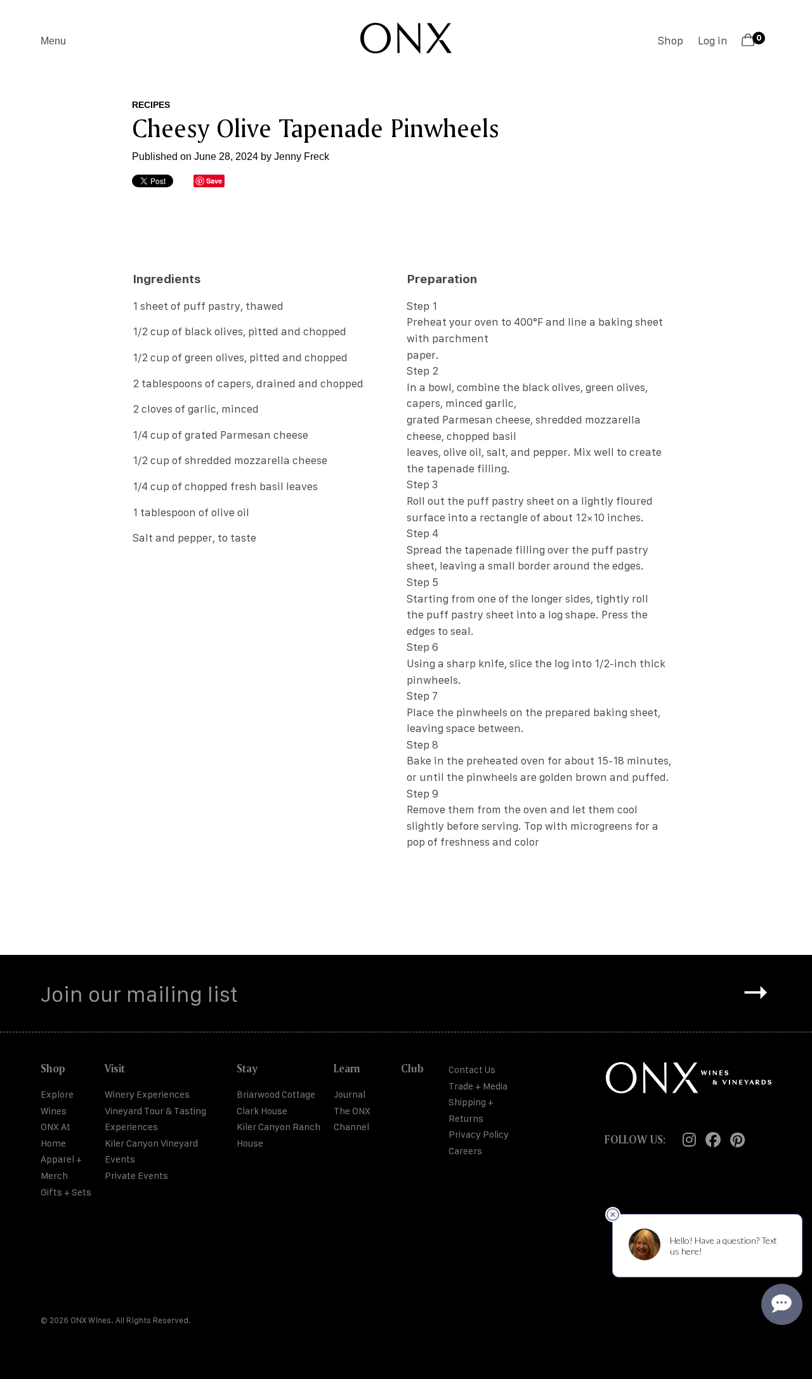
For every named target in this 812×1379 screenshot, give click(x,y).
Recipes (151, 105)
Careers (465, 1150)
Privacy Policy (479, 1134)
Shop (670, 40)
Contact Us (472, 1069)
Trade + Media (478, 1086)
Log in (713, 40)
